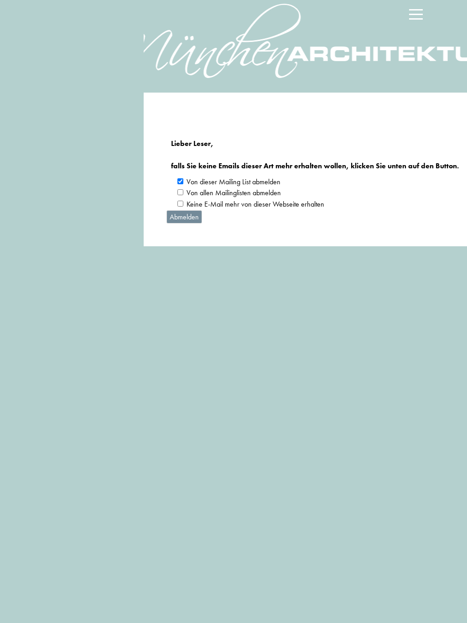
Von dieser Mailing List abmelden (233, 182)
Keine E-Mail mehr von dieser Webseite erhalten (255, 204)
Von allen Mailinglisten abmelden (234, 192)
